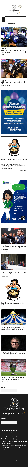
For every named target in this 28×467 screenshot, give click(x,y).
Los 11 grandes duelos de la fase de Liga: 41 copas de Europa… (12, 378)
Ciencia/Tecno (5, 462)
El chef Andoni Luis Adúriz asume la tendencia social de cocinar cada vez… (13, 354)
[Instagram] (16, 1)
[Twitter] (14, 1)
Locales (13, 460)
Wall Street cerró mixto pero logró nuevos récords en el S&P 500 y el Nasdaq (14, 52)
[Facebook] (12, 1)
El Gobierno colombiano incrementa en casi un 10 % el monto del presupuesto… (13, 247)
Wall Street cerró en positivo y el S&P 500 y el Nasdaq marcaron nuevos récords (13, 84)
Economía (3, 48)
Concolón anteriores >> (22, 170)
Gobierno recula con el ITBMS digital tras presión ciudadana (13, 273)
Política (3, 460)
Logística (4, 463)
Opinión (10, 462)
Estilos (14, 462)
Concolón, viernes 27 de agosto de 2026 (10, 164)
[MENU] (3, 19)
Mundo (17, 460)
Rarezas (19, 462)
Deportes (21, 460)
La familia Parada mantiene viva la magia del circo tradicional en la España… (12, 329)
